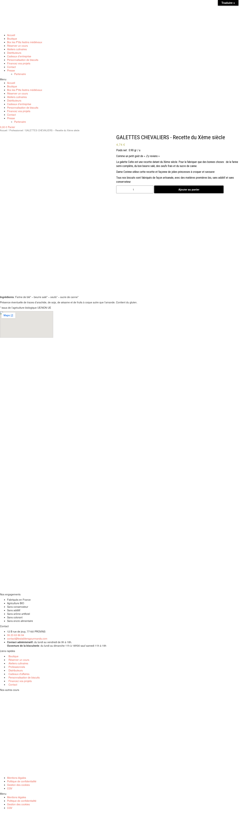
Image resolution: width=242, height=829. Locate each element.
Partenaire (20, 74)
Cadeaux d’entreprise (19, 56)
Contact (11, 67)
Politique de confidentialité (21, 781)
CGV (9, 788)
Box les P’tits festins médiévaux (24, 42)
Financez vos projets (18, 63)
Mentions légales (16, 777)
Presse (11, 70)
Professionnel (16, 130)
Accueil (11, 35)
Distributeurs (14, 52)
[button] (121, 79)
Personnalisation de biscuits (22, 60)
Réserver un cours (17, 45)
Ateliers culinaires (17, 49)
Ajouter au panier (188, 189)
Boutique (12, 38)
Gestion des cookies (18, 785)
